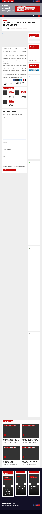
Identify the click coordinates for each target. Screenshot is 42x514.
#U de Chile (25, 28)
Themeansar (30, 512)
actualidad (27, 7)
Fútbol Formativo (30, 9)
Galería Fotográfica (8, 479)
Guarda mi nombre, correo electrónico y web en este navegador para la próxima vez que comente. (14, 165)
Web (4, 156)
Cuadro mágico (32, 7)
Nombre (5, 142)
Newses (24, 512)
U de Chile (18, 9)
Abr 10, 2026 (11, 106)
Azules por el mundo (34, 477)
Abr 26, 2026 (11, 97)
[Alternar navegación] (33, 16)
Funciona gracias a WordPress (15, 512)
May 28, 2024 (7, 493)
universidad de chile (20, 7)
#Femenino (13, 28)
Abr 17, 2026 (23, 97)
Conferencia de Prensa (11, 92)
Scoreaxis (35, 60)
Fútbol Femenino (24, 9)
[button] (36, 16)
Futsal (19, 476)
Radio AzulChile (8, 503)
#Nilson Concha (19, 28)
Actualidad (5, 20)
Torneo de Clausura (20, 10)
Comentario (6, 119)
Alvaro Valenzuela (14, 442)
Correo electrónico (7, 149)
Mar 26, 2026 (25, 464)
